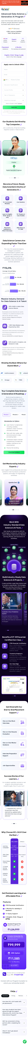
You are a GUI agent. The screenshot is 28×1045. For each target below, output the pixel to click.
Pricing (13, 995)
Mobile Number (15, 80)
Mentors (21, 995)
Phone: (15, 975)
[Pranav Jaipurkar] (14, 507)
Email (5, 74)
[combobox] (14, 85)
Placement (5, 995)
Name (5, 69)
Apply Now (14, 107)
